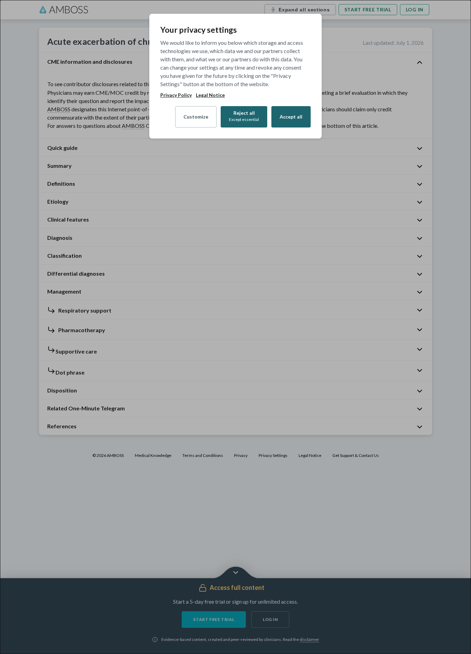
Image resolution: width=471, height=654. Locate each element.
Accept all (291, 117)
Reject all (244, 116)
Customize (195, 117)
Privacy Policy (176, 95)
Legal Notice (210, 95)
